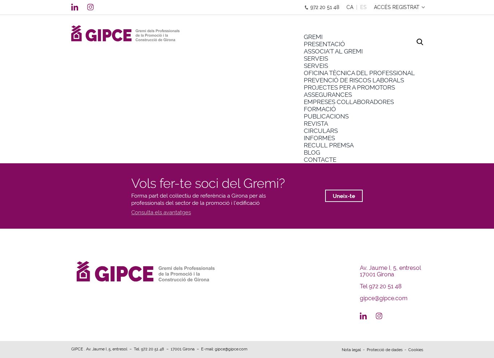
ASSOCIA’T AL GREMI (333, 51)
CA (349, 7)
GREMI (313, 36)
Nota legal (351, 350)
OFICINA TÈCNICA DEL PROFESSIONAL (359, 73)
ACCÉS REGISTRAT (397, 7)
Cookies (415, 350)
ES (363, 7)
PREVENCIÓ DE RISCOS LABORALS (354, 80)
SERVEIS (316, 58)
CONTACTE (320, 159)
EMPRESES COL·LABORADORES (349, 101)
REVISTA (316, 123)
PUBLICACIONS (326, 116)
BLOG (312, 152)
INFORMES (319, 138)
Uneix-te (344, 196)
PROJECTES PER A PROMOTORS (349, 87)
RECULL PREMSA (329, 145)
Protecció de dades (385, 350)
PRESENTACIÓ (324, 44)
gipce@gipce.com (384, 298)
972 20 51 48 (324, 7)
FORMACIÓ (320, 109)
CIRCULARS (321, 130)
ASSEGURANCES (328, 94)
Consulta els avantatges (161, 212)
